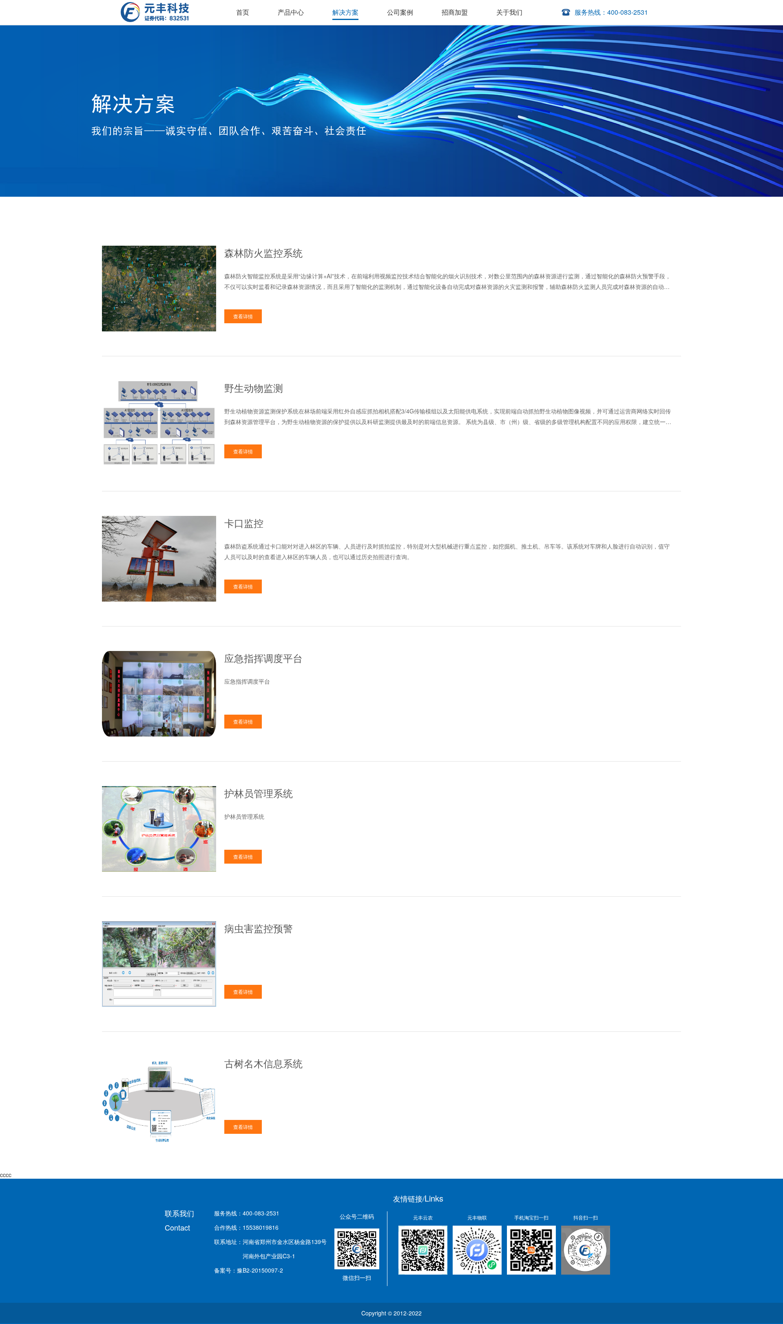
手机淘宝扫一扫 (531, 1217)
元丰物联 (477, 1217)
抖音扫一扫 (585, 1217)
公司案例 (400, 12)
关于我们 (509, 12)
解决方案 (345, 12)
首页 (242, 12)
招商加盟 (455, 12)
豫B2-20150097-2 (260, 1270)
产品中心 (291, 12)
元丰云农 (423, 1217)
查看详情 (243, 316)
